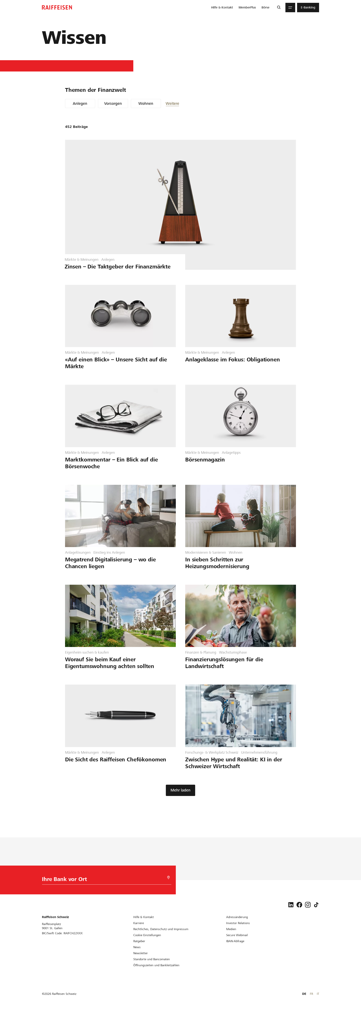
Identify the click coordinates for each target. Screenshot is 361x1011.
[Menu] (290, 7)
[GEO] (168, 877)
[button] (177, 103)
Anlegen (80, 103)
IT (318, 994)
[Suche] (279, 7)
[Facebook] (299, 905)
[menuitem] (222, 7)
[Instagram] (308, 905)
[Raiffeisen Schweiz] (57, 7)
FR (311, 994)
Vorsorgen (113, 103)
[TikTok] (316, 905)
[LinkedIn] (291, 905)
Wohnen (145, 103)
